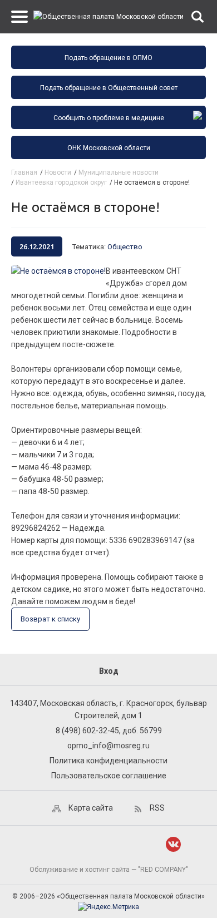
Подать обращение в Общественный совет (108, 88)
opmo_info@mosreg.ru (108, 745)
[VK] (173, 844)
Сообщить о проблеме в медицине (108, 118)
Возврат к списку (50, 619)
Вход (109, 671)
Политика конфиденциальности (108, 760)
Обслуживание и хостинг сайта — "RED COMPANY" (108, 869)
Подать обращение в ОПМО (108, 58)
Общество (124, 247)
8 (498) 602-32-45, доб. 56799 (109, 730)
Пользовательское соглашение (108, 775)
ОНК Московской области (108, 148)
